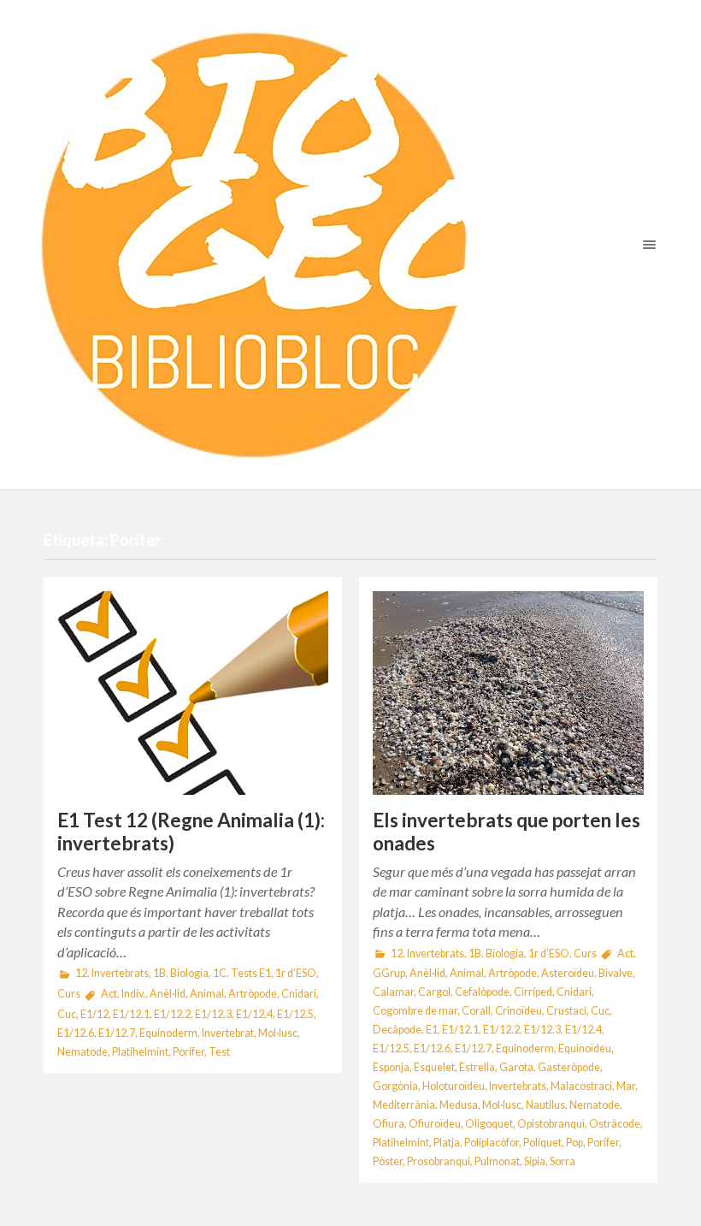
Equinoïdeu (584, 1048)
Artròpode (252, 993)
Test (219, 1051)
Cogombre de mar (415, 1010)
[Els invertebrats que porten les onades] (508, 693)
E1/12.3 (213, 1014)
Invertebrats (517, 1086)
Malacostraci (581, 1086)
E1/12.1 (131, 1014)
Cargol (434, 992)
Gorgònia (395, 1086)
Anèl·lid (168, 993)
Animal (207, 993)
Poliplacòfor (491, 1142)
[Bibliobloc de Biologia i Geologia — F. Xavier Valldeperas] (350, 245)
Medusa (458, 1105)
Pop (574, 1142)
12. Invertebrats (112, 973)
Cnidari (298, 993)
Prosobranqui (438, 1161)
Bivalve (615, 973)
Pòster (388, 1161)
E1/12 (94, 1014)
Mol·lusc (277, 1033)
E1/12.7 (116, 1033)
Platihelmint (140, 1051)
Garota (516, 1067)
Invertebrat (228, 1033)
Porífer (188, 1051)
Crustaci (566, 1010)
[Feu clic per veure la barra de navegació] (646, 244)
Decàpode (397, 1029)
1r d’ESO (295, 973)
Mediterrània (404, 1105)
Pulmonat (497, 1161)
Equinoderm (168, 1033)
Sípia (534, 1161)
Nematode (82, 1051)
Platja (446, 1142)
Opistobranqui (551, 1123)
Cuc (66, 1014)
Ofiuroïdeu (435, 1123)
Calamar (393, 992)
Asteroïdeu (567, 973)
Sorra (562, 1161)
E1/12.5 (295, 1014)
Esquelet (434, 1067)
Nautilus (545, 1105)
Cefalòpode (482, 992)
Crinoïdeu (518, 1010)
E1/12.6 (75, 1033)
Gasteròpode (569, 1067)
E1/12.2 (172, 1014)
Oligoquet (489, 1123)
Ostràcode (614, 1123)
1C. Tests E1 (242, 973)
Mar (625, 1086)
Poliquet (542, 1142)
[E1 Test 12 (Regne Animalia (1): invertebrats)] (192, 693)
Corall (476, 1010)
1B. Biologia (181, 973)
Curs (68, 993)
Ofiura (388, 1123)
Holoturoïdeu (453, 1086)
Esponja (391, 1067)
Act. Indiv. (123, 993)
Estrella (477, 1067)
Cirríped (533, 992)
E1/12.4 (254, 1014)
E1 (432, 1029)
